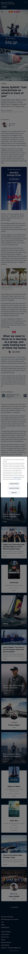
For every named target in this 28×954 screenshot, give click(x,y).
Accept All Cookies (14, 488)
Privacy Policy (17, 477)
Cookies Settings (14, 483)
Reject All (14, 492)
